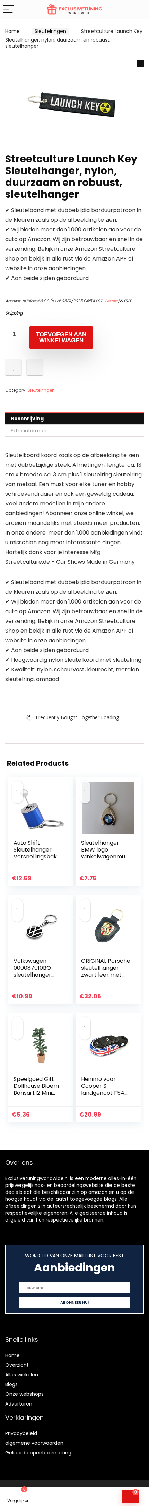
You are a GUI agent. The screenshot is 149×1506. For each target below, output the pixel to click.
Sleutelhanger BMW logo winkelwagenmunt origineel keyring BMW (105, 856)
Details (111, 301)
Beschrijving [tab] (27, 418)
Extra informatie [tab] (30, 430)
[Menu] (8, 9)
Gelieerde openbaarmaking (38, 1452)
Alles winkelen (21, 1374)
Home (12, 31)
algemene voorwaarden (34, 1442)
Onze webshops (24, 1394)
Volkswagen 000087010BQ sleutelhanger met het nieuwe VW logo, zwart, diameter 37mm (36, 978)
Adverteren (18, 1403)
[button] (140, 63)
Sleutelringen (50, 31)
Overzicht (17, 1365)
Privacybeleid (21, 1433)
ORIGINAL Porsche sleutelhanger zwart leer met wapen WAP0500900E (105, 975)
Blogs (11, 1384)
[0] (130, 1496)
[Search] (138, 9)
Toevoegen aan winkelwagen (61, 337)
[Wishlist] (56, 1496)
